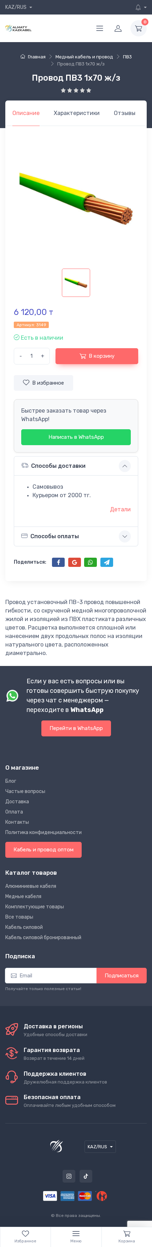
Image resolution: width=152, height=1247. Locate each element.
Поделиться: (30, 562)
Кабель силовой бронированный (43, 938)
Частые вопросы (25, 791)
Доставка (17, 802)
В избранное (48, 383)
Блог (10, 781)
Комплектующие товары (34, 907)
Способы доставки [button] (58, 465)
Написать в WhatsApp (76, 437)
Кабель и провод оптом (43, 849)
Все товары (19, 917)
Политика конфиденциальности (43, 832)
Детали (120, 509)
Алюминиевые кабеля (30, 886)
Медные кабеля (23, 896)
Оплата (14, 812)
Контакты (17, 822)
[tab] (77, 113)
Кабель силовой (24, 927)
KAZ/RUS (16, 7)
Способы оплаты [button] (54, 536)
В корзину (102, 356)
